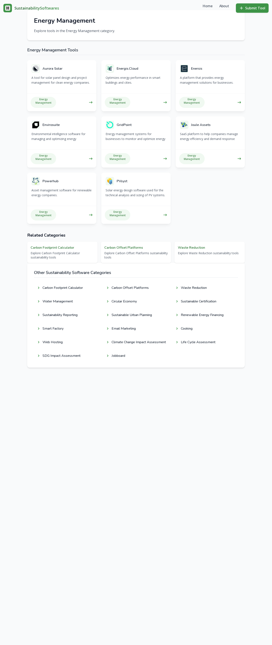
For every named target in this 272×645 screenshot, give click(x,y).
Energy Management (43, 101)
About (224, 6)
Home (207, 6)
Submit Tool (255, 8)
